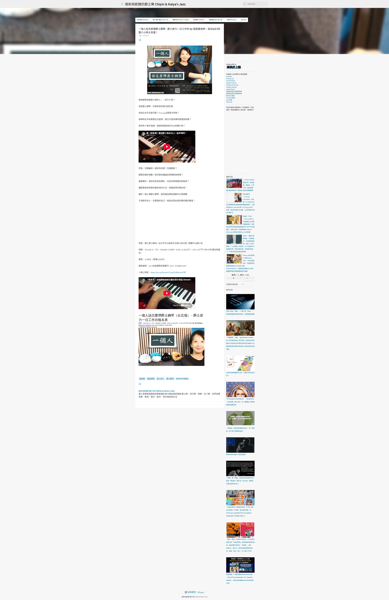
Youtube (229, 76)
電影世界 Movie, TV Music (181, 19)
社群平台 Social (232, 19)
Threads (229, 102)
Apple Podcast (231, 83)
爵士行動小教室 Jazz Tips (160, 19)
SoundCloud (230, 81)
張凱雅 (142, 379)
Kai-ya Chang (182, 379)
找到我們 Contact (199, 19)
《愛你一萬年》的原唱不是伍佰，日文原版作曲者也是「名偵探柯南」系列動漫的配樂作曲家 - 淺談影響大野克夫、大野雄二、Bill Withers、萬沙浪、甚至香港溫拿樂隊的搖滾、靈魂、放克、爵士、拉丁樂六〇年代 (240, 545)
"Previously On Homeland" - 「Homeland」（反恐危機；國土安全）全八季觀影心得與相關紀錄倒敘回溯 (240, 402)
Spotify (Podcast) (232, 85)
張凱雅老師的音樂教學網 (234, 91)
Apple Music (230, 89)
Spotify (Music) (231, 87)
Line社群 (229, 100)
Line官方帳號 (230, 98)
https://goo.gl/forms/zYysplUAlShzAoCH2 (168, 272)
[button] (140, 40)
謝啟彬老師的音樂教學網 (234, 93)
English (243, 19)
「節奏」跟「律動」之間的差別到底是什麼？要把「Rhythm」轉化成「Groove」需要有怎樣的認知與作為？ (240, 481)
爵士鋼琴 (170, 379)
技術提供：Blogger (195, 592)
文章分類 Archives (142, 19)
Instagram (230, 79)
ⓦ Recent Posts (249, 281)
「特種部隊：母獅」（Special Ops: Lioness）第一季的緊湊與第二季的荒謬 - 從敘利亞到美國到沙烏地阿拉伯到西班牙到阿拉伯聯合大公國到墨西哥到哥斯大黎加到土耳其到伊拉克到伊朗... (240, 343)
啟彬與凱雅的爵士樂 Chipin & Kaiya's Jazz (155, 4)
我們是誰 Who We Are (215, 19)
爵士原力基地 (230, 96)
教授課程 (150, 379)
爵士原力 (160, 379)
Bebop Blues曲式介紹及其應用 (236, 454)
